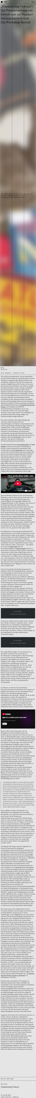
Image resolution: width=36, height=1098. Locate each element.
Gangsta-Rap (13, 546)
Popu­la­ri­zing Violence (10, 1087)
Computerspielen (20, 548)
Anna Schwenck (6, 373)
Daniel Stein (18, 450)
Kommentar (4, 777)
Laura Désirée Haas (23, 444)
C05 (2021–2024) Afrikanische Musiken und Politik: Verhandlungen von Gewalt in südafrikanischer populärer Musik (16, 195)
